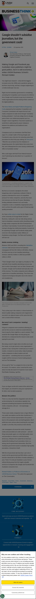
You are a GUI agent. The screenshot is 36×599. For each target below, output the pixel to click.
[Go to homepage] (18, 11)
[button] (13, 52)
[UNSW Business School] (9, 3)
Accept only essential (18, 587)
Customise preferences (18, 592)
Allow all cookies (18, 582)
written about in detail (14, 214)
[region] (18, 575)
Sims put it (30, 139)
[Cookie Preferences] (2, 596)
